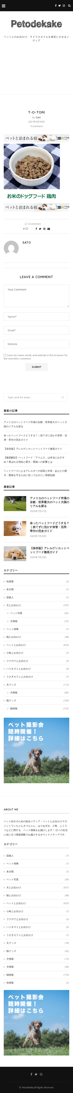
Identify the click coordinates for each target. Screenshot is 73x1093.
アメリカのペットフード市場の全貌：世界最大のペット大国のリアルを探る (49, 502)
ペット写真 (39, 613)
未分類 (37, 589)
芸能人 (37, 597)
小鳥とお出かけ (37, 652)
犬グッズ (37, 684)
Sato (38, 117)
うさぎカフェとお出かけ (37, 676)
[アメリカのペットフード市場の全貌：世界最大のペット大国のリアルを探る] (15, 503)
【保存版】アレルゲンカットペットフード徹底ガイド (33, 448)
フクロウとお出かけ (37, 661)
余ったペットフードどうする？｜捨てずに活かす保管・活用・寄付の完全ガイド (49, 527)
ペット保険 (37, 629)
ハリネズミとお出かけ (37, 668)
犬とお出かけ (37, 605)
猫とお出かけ (37, 637)
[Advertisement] (36, 72)
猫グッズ (37, 700)
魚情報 (37, 581)
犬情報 (39, 621)
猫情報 (39, 708)
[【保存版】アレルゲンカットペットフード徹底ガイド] (15, 553)
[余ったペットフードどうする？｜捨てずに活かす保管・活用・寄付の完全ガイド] (15, 528)
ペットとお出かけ (37, 645)
